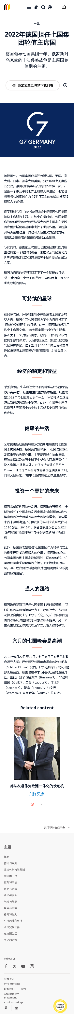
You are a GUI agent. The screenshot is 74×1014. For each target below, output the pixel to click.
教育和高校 (10, 882)
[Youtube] (23, 966)
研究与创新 (10, 889)
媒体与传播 (10, 908)
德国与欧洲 (10, 863)
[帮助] (65, 85)
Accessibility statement (11, 995)
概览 (6, 856)
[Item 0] (32, 804)
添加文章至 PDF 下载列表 (35, 85)
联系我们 (9, 989)
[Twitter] (15, 966)
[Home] (7, 7)
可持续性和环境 (13, 920)
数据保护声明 (12, 984)
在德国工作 (10, 876)
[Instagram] (32, 966)
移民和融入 (10, 914)
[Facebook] (6, 966)
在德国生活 (10, 933)
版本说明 (9, 979)
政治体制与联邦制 (14, 869)
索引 (23, 989)
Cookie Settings (13, 1002)
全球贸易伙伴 (12, 927)
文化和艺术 (10, 940)
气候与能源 (10, 901)
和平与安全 (10, 895)
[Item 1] (42, 804)
